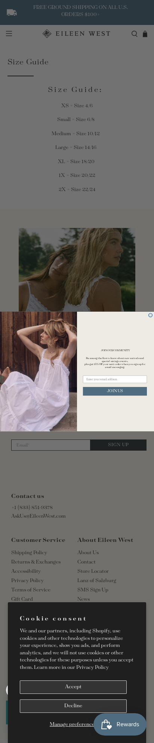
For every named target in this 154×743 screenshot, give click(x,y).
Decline (73, 706)
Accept (73, 687)
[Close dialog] (150, 315)
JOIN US (115, 391)
